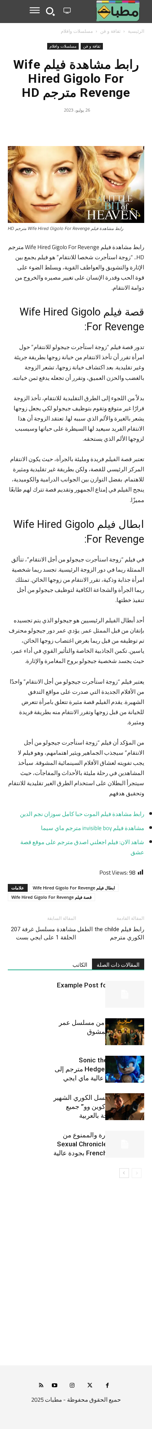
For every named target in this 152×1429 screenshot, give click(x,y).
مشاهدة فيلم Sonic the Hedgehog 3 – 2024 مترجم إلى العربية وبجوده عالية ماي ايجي (99, 1069)
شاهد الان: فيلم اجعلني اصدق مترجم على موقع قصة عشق (82, 847)
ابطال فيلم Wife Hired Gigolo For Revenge (74, 888)
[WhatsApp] (58, 127)
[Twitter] (94, 127)
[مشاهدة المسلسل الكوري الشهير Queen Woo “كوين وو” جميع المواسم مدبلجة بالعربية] (124, 1106)
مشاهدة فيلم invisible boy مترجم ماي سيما (92, 828)
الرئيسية (136, 31)
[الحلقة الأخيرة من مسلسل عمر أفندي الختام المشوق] (124, 1031)
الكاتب (79, 965)
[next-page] (124, 1173)
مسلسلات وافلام (77, 31)
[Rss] (41, 1386)
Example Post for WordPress (100, 985)
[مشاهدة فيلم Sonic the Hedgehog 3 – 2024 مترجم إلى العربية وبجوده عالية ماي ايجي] (124, 1069)
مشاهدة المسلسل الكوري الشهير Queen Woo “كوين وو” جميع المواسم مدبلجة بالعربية (98, 1106)
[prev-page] (136, 1173)
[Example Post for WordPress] (124, 994)
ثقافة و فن (110, 31)
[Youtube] (55, 1386)
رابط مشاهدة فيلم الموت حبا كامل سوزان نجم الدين (82, 814)
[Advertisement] (76, 1277)
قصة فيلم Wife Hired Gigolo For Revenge (51, 897)
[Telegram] (40, 127)
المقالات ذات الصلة (118, 965)
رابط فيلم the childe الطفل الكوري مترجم (110, 933)
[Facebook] (112, 127)
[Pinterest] (76, 127)
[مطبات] (109, 11)
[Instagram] (72, 1386)
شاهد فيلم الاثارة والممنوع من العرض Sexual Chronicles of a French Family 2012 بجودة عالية (98, 1144)
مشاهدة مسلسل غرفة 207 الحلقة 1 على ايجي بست (43, 933)
